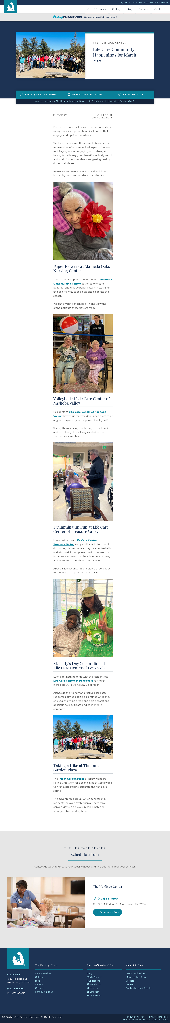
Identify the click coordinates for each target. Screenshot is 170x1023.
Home (37, 101)
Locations (47, 101)
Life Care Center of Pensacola (73, 680)
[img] (21, 94)
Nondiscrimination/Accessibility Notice (145, 1020)
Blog (129, 9)
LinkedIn (94, 992)
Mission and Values (136, 973)
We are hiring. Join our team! (100, 17)
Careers (143, 9)
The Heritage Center (65, 101)
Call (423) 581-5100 (41, 94)
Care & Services (96, 9)
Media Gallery (94, 977)
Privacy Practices (158, 1017)
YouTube (95, 995)
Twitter (94, 988)
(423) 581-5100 (108, 898)
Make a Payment (159, 2)
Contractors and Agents (138, 988)
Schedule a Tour (86, 94)
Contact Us (160, 9)
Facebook (95, 984)
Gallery (116, 9)
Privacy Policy (135, 1017)
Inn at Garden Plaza (71, 778)
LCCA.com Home (133, 2)
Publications (93, 981)
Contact (39, 988)
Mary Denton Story (136, 977)
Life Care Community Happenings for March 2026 (111, 101)
